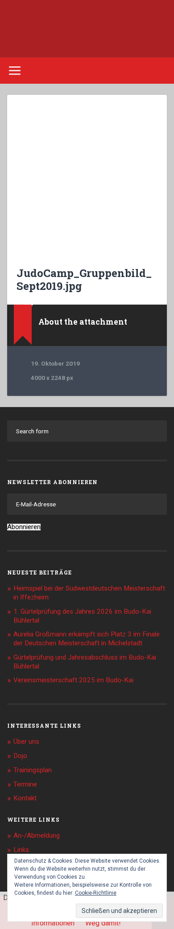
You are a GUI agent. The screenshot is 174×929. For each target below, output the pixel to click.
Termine (25, 784)
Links (21, 850)
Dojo (20, 756)
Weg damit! (103, 923)
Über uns (26, 741)
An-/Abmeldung (36, 835)
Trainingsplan (32, 770)
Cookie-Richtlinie (95, 893)
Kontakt (25, 798)
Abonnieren (24, 527)
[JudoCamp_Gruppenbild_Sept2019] (87, 175)
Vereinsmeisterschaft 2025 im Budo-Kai (73, 680)
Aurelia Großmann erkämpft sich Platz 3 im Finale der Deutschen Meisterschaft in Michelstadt (86, 638)
